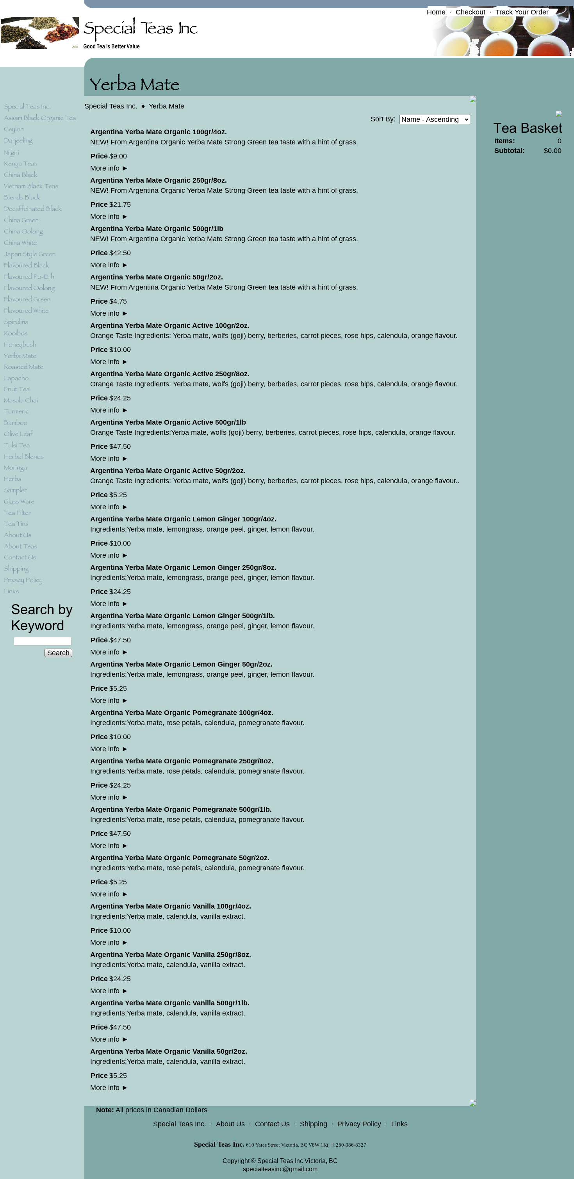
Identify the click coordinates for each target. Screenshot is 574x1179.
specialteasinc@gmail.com (280, 1169)
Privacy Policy (359, 1124)
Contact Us (272, 1124)
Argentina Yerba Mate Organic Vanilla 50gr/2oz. (168, 1051)
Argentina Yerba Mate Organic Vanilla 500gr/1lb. (170, 1003)
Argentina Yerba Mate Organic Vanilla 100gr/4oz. (170, 906)
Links (399, 1124)
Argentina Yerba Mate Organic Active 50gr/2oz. (168, 471)
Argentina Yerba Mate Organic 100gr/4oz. (158, 132)
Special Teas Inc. (110, 106)
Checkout (470, 12)
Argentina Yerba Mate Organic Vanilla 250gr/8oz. (170, 954)
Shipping (313, 1124)
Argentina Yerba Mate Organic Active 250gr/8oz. (170, 374)
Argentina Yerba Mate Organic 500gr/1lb (156, 229)
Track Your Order (522, 12)
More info (109, 168)
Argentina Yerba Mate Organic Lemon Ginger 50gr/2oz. (181, 664)
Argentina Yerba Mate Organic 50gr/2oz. (156, 277)
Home (436, 12)
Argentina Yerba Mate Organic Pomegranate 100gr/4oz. (181, 713)
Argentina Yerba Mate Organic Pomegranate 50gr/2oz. (179, 858)
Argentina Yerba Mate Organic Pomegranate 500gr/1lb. (181, 809)
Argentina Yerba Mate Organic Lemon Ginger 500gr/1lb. (182, 616)
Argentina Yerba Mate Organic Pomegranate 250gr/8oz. (181, 761)
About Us (230, 1124)
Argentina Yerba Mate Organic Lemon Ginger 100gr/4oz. (183, 519)
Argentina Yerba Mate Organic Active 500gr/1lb (168, 422)
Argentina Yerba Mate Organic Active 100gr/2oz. (170, 325)
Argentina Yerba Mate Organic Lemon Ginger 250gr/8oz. (183, 567)
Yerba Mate (166, 106)
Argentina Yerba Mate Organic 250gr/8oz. (158, 180)
